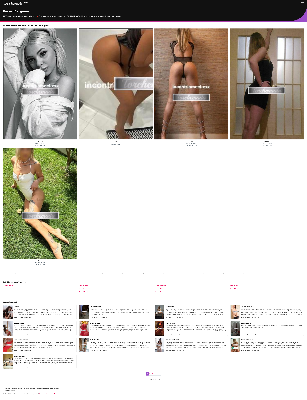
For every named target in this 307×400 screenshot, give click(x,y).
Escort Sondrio (84, 292)
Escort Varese (159, 292)
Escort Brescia (9, 286)
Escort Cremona (160, 286)
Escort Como (83, 286)
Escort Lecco (234, 286)
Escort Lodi (7, 289)
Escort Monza (235, 289)
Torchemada (12, 3)
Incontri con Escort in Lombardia (48, 394)
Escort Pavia (8, 292)
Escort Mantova (84, 289)
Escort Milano (159, 289)
